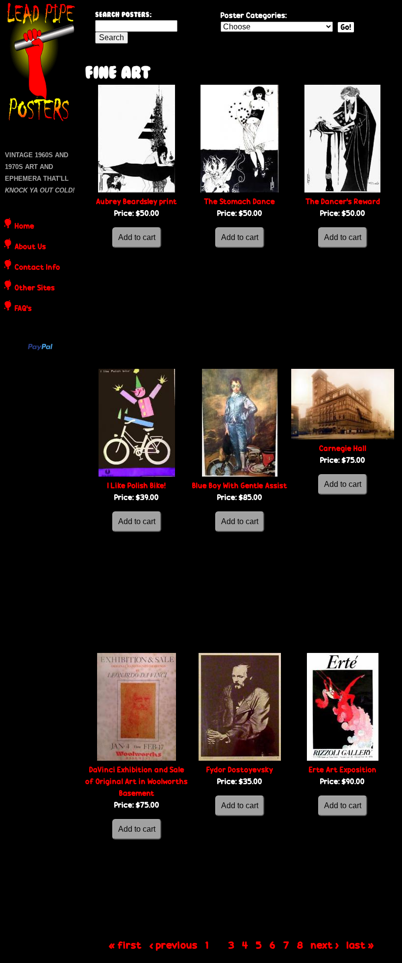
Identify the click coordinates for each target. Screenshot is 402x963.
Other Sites (35, 288)
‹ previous (174, 945)
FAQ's (23, 309)
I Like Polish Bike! (136, 486)
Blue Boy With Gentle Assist (239, 486)
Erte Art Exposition (343, 770)
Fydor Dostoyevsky (239, 770)
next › (325, 945)
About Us (30, 247)
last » (360, 945)
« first (125, 945)
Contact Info (37, 268)
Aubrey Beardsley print (136, 201)
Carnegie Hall (342, 448)
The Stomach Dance (239, 201)
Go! (346, 27)
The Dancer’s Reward (342, 201)
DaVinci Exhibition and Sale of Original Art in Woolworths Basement (136, 781)
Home (24, 226)
